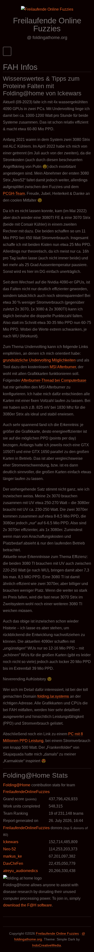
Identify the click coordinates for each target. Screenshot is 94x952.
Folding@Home (16, 785)
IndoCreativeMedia (46, 945)
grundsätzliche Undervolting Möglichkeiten (39, 360)
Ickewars (10, 842)
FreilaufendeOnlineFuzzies (26, 792)
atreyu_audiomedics (20, 871)
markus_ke (12, 856)
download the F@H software (27, 905)
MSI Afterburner (63, 367)
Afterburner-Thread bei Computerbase (53, 380)
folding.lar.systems (53, 696)
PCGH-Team (14, 193)
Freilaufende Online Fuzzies (47, 24)
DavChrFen (13, 863)
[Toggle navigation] (7, 51)
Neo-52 (9, 849)
